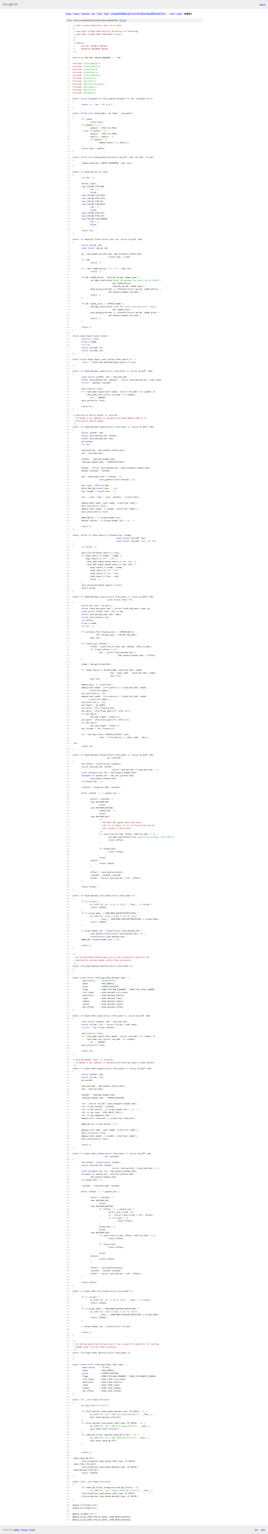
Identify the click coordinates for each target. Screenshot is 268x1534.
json (263, 1529)
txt (256, 1529)
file (123, 20)
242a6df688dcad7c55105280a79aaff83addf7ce (138, 13)
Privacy (24, 1529)
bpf (99, 13)
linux (68, 13)
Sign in (262, 4)
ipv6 (179, 13)
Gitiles (17, 1529)
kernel (85, 13)
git (93, 13)
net (172, 13)
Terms (32, 1529)
